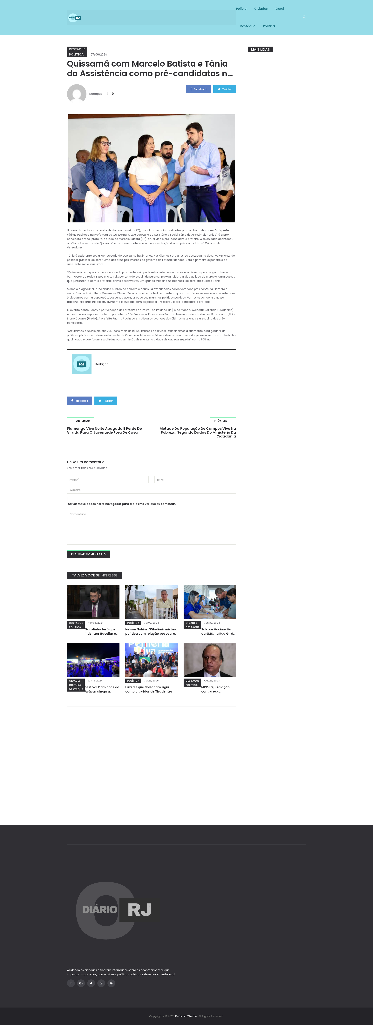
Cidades (261, 8)
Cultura (75, 685)
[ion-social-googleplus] (81, 983)
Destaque (247, 26)
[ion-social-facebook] (71, 983)
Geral (279, 8)
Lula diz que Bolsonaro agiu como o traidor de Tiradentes (149, 689)
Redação (96, 94)
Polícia (241, 8)
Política (269, 26)
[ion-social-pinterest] (111, 983)
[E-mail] (74, 384)
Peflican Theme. (186, 1016)
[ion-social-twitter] (91, 983)
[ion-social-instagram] (101, 983)
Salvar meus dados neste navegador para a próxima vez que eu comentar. (122, 504)
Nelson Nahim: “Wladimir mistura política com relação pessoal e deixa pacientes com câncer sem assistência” (151, 635)
